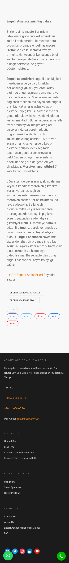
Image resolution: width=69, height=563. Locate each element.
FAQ (6, 533)
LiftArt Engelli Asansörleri (25, 275)
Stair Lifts (9, 447)
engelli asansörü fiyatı (23, 300)
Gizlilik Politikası (12, 493)
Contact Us (10, 516)
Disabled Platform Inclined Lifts (20, 458)
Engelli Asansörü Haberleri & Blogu (22, 527)
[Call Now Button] (61, 556)
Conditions (10, 481)
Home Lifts (10, 441)
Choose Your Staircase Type (19, 452)
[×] (8, 555)
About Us (9, 522)
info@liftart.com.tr (28, 418)
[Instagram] (22, 551)
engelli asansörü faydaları (25, 293)
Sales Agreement (13, 487)
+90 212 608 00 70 (14, 408)
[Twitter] (15, 551)
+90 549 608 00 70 (15, 398)
